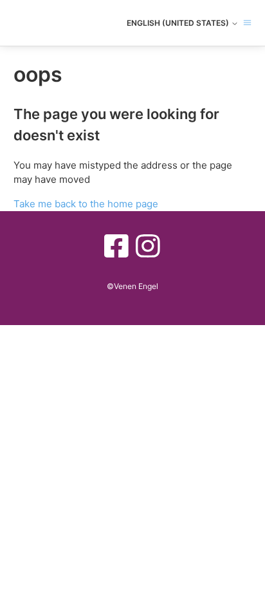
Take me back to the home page (86, 204)
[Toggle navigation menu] (247, 23)
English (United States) (179, 23)
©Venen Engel (132, 286)
